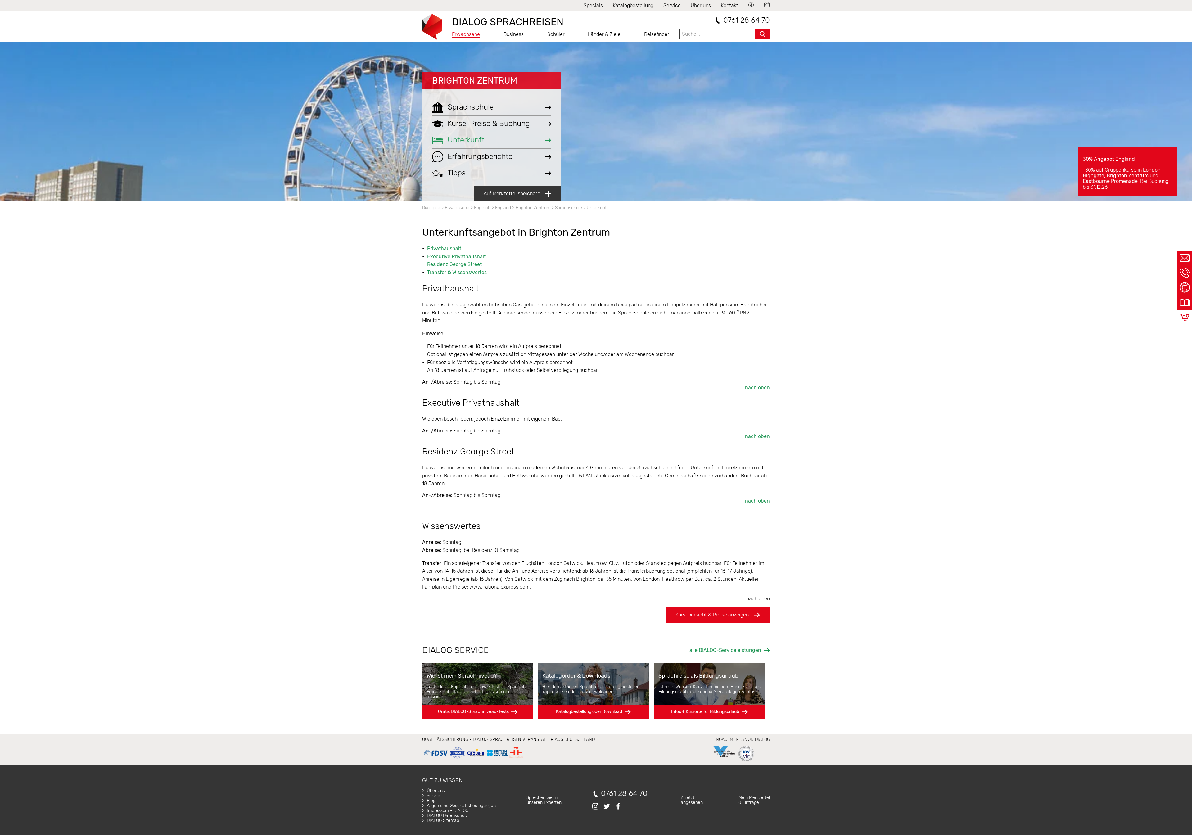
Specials (593, 5)
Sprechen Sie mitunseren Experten (544, 800)
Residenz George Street (454, 264)
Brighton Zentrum (474, 80)
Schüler (556, 34)
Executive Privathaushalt (456, 257)
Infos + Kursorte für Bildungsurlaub (705, 711)
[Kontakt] (1184, 257)
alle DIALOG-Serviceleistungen (725, 650)
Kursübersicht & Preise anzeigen (712, 615)
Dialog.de (431, 207)
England (503, 207)
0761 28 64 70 (746, 20)
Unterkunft (597, 207)
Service (672, 5)
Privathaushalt (444, 248)
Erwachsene (466, 34)
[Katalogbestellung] (1184, 302)
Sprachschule (568, 207)
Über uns (701, 5)
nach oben (757, 387)
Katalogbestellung (633, 5)
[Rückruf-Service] (1184, 272)
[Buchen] (1184, 317)
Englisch (482, 207)
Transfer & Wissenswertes (457, 272)
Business (513, 34)
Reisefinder (656, 34)
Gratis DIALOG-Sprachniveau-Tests (473, 711)
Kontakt (729, 5)
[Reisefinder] (1184, 287)
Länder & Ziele (604, 34)
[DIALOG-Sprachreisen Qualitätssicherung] (473, 758)
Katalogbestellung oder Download (589, 711)
